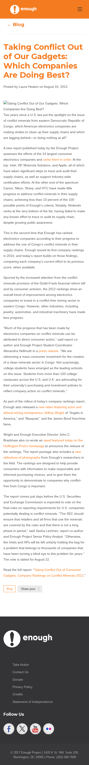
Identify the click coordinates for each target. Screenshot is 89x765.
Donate (18, 679)
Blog (9, 589)
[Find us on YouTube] (35, 728)
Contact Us (21, 672)
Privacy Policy (22, 687)
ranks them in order (57, 159)
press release (48, 351)
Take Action (21, 664)
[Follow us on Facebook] (8, 728)
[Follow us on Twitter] (22, 728)
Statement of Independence (33, 702)
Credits (18, 694)
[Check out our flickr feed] (48, 728)
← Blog (15, 24)
